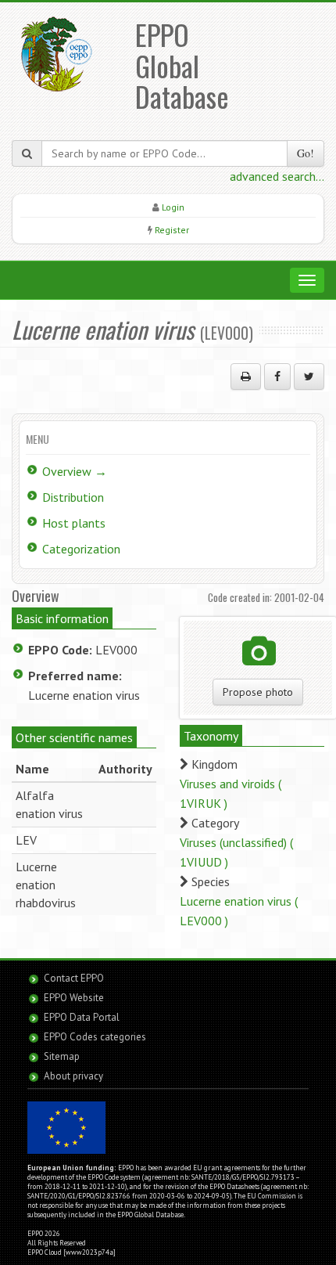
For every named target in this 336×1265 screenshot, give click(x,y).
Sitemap (62, 1056)
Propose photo (258, 692)
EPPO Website (74, 997)
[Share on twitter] (309, 376)
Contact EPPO (74, 978)
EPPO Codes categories (95, 1036)
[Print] (246, 376)
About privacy (73, 1076)
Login (173, 207)
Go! (305, 153)
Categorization (81, 549)
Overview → (74, 471)
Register (172, 230)
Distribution (73, 497)
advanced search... (277, 176)
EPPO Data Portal (82, 1017)
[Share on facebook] (277, 376)
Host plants (73, 523)
